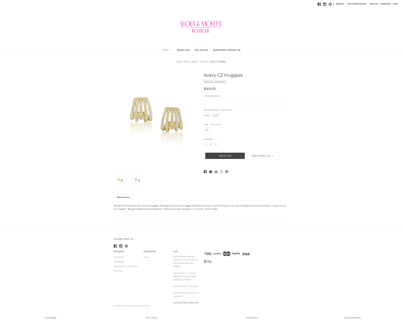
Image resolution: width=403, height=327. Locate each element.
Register (385, 4)
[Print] (216, 171)
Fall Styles (201, 50)
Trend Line (183, 50)
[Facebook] (319, 4)
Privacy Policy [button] (252, 318)
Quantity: (208, 139)
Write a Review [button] (211, 95)
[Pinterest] (330, 4)
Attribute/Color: (218, 110)
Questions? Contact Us (226, 50)
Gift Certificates (356, 4)
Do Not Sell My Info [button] (352, 318)
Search (340, 4)
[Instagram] (324, 4)
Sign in (373, 4)
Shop (166, 50)
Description (123, 197)
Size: (212, 124)
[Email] (210, 171)
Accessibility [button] (50, 318)
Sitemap (118, 270)
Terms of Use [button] (151, 318)
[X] (221, 171)
